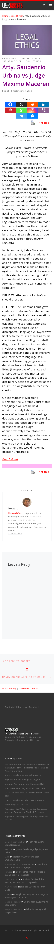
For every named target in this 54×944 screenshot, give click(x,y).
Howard (8, 871)
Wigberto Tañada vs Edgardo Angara (22, 779)
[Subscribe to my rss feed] (27, 938)
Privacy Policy (9, 688)
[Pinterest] (10, 110)
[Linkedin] (43, 104)
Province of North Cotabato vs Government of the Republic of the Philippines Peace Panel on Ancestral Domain (27, 767)
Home (5, 15)
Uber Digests (20, 930)
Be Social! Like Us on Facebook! (22, 707)
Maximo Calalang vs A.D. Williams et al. (23, 775)
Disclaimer (24, 688)
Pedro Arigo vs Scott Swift (17, 804)
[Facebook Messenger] (32, 116)
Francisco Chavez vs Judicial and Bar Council (25, 788)
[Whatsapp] (21, 110)
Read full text (10, 459)
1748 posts (15, 533)
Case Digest (17, 15)
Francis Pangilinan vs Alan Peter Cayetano (25, 800)
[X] (21, 104)
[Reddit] (32, 104)
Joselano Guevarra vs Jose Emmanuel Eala (25, 784)
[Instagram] (32, 110)
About (35, 688)
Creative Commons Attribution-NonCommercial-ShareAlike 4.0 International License (23, 736)
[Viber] (43, 110)
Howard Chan (15, 513)
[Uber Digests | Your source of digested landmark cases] (12, 5)
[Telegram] (21, 116)
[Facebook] (10, 104)
